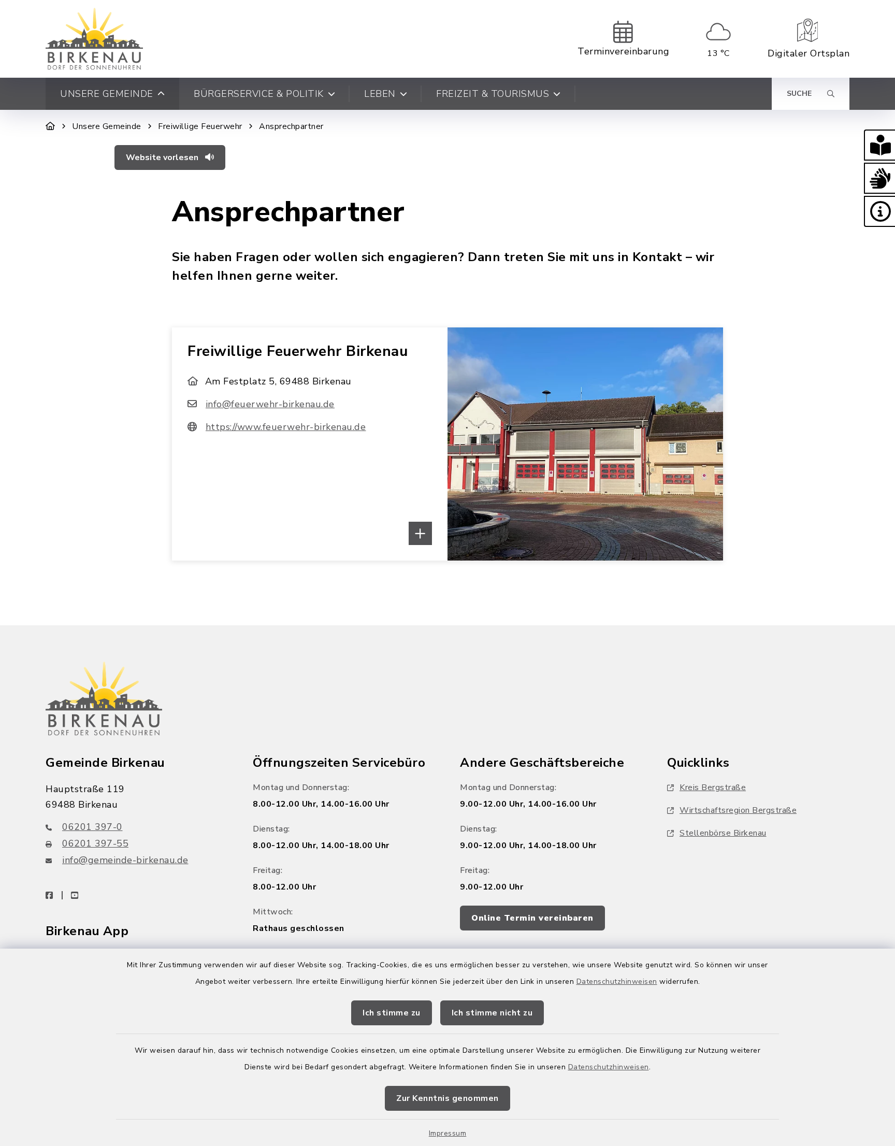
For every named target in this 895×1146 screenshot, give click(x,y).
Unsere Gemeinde (106, 126)
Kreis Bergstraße (713, 787)
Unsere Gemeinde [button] (106, 94)
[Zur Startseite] (50, 126)
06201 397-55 (95, 843)
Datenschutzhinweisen (616, 981)
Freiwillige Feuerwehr (200, 126)
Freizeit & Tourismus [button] (492, 94)
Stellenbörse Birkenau (723, 833)
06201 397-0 (92, 827)
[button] (879, 145)
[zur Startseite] (94, 39)
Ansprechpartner (291, 126)
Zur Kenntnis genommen (447, 1098)
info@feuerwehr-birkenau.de (270, 404)
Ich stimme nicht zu (492, 1013)
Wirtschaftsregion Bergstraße (738, 810)
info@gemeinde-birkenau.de (125, 860)
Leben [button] (380, 94)
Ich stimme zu (392, 1013)
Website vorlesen (163, 157)
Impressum (448, 1133)
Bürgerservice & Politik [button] (259, 94)
